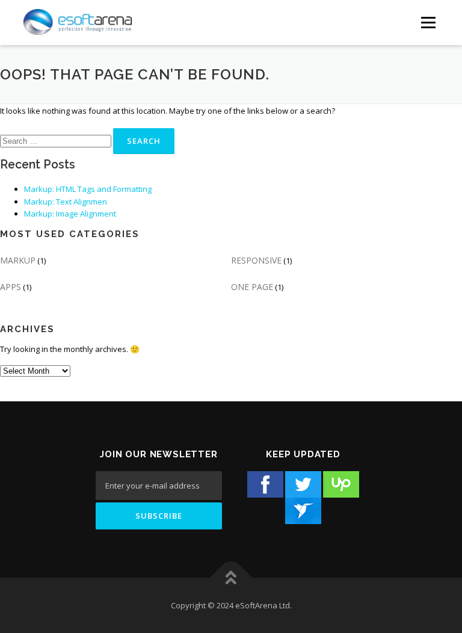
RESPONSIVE (256, 260)
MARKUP (17, 260)
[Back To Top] (231, 578)
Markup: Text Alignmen (65, 201)
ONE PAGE (252, 286)
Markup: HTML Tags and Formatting (88, 189)
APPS (10, 286)
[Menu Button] (428, 22)
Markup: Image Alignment (70, 213)
